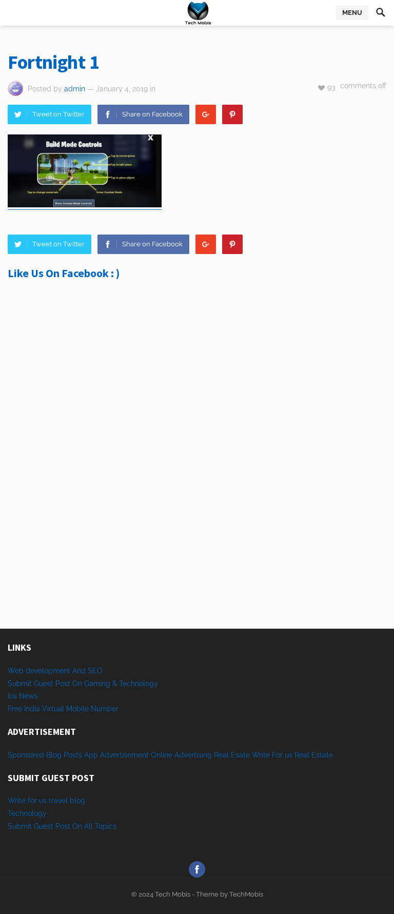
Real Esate (233, 755)
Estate (322, 755)
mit (26, 826)
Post (62, 826)
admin (74, 89)
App (92, 755)
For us (282, 755)
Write (261, 755)
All (88, 826)
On (77, 826)
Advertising (193, 755)
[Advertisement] (197, 385)
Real (301, 755)
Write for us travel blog (46, 800)
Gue (40, 826)
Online (161, 755)
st (50, 826)
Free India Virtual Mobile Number (63, 709)
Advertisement (124, 755)
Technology (27, 813)
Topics (105, 826)
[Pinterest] (232, 114)
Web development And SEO (55, 671)
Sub (14, 826)
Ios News (23, 696)
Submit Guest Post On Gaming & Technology (83, 683)
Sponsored (26, 755)
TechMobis (246, 894)
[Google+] (205, 114)
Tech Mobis (171, 894)
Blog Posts (64, 755)
